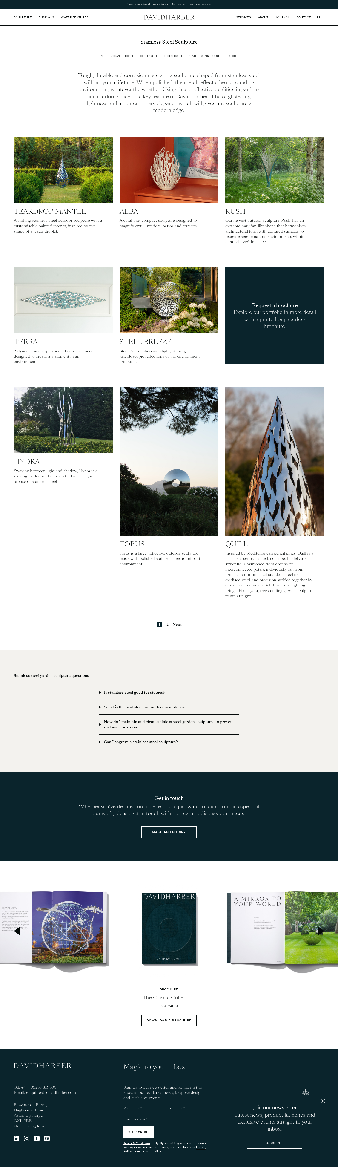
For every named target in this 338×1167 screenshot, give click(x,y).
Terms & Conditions (136, 1143)
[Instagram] (26, 1138)
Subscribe (138, 1132)
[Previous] (17, 931)
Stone (233, 56)
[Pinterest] (47, 1138)
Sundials (46, 17)
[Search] (318, 17)
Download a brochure (169, 1020)
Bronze (115, 56)
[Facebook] (37, 1138)
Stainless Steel (212, 56)
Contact (304, 17)
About (263, 17)
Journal (282, 17)
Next (177, 624)
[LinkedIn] (16, 1138)
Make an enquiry (169, 832)
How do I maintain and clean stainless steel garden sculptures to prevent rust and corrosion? (169, 724)
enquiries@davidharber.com (51, 1092)
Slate (193, 56)
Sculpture (23, 17)
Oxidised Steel (174, 56)
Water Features (74, 17)
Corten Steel (149, 56)
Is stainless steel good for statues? (134, 692)
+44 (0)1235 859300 (39, 1087)
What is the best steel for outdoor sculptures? (145, 707)
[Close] (323, 1101)
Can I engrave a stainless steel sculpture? (141, 741)
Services (243, 17)
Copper (130, 56)
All (103, 56)
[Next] (321, 931)
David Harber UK (169, 17)
